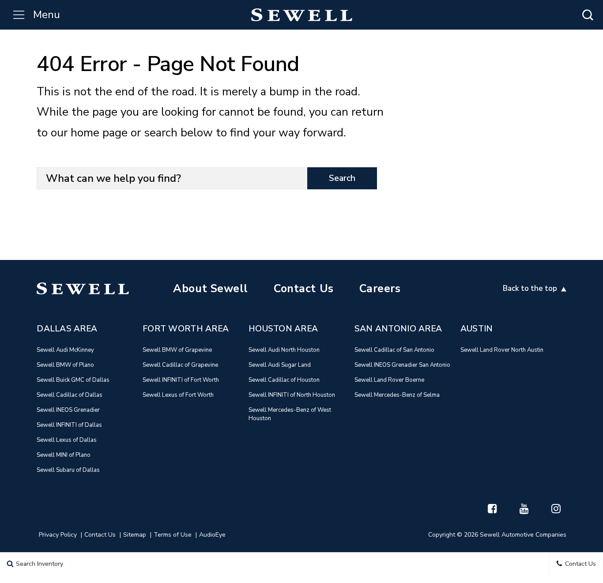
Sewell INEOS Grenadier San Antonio (402, 365)
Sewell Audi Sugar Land (280, 365)
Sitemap (134, 534)
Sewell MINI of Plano (63, 455)
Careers (380, 288)
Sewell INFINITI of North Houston (292, 395)
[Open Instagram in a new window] (556, 508)
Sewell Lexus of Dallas (67, 440)
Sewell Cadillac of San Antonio (394, 350)
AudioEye (212, 534)
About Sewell (210, 288)
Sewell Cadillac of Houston (284, 380)
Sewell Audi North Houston (284, 350)
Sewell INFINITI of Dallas (69, 425)
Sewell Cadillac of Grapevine (180, 365)
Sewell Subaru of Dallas (68, 470)
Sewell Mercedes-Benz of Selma (397, 395)
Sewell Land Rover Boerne (389, 380)
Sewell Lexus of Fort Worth (178, 395)
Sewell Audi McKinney (65, 350)
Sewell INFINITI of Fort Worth (181, 380)
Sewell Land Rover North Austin (501, 350)
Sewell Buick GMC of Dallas (73, 380)
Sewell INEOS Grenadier (68, 410)
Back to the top (531, 288)
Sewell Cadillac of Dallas (69, 395)
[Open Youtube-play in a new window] (524, 508)
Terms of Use (173, 534)
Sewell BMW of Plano (65, 365)
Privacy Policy (58, 534)
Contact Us (304, 288)
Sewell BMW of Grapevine (177, 350)
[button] (587, 14)
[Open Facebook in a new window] (492, 508)
